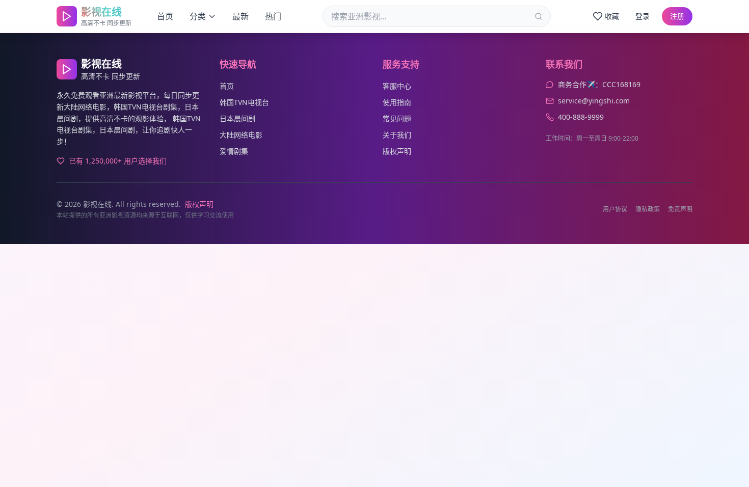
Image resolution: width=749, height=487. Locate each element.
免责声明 (680, 209)
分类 (198, 16)
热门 (273, 16)
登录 (642, 16)
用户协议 (615, 209)
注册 (677, 16)
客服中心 (397, 86)
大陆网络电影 (241, 135)
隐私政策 (647, 209)
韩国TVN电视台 (244, 102)
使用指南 (397, 102)
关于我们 (397, 135)
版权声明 (397, 151)
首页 (165, 16)
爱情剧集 (234, 151)
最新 (240, 16)
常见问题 (397, 118)
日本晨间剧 (237, 118)
